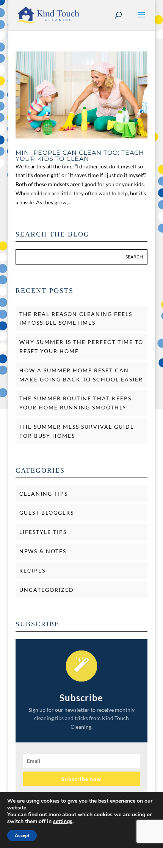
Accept (22, 835)
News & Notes (42, 551)
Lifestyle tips (43, 532)
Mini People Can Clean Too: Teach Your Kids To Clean (80, 155)
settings (62, 821)
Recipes (32, 570)
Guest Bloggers (46, 512)
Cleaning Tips (43, 493)
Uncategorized (46, 590)
